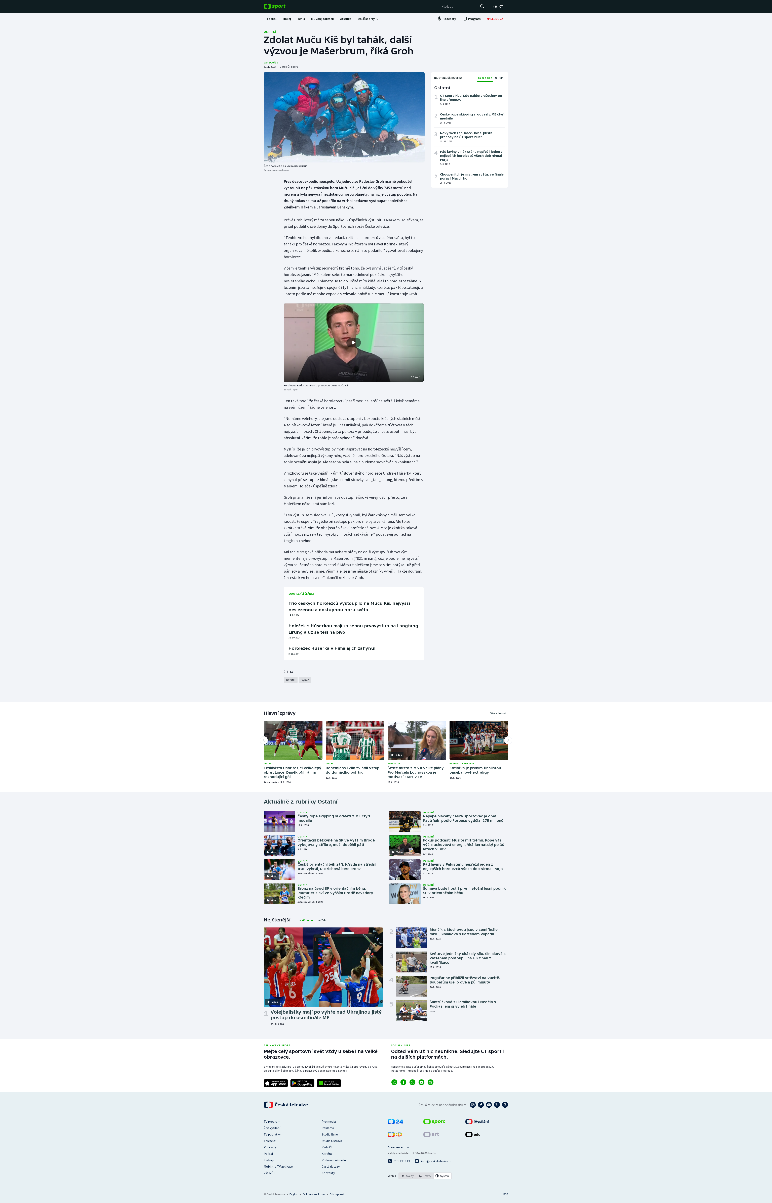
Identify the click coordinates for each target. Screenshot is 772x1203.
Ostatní (270, 32)
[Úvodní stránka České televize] (286, 1105)
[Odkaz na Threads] (430, 1082)
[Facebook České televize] (481, 1105)
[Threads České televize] (505, 1105)
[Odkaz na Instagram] (394, 1082)
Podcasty (270, 1147)
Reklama (328, 1128)
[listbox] (425, 1175)
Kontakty (328, 1173)
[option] (407, 1176)
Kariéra (327, 1154)
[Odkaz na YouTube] (421, 1082)
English (294, 1194)
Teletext (270, 1141)
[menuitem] (272, 18)
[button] (354, 342)
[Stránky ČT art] (431, 1136)
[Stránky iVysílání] (477, 1123)
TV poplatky (272, 1134)
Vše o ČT (269, 1173)
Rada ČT (327, 1147)
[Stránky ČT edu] (472, 1136)
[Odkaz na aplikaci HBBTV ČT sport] (329, 1083)
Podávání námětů (334, 1160)
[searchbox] (459, 6)
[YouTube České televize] (489, 1105)
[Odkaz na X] (412, 1082)
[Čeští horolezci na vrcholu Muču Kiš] (344, 117)
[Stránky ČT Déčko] (395, 1136)
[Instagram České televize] (473, 1105)
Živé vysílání (272, 1128)
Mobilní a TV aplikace (278, 1166)
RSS (505, 1194)
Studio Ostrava (332, 1141)
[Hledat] (482, 6)
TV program (272, 1121)
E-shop (269, 1160)
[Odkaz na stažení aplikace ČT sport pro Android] (302, 1083)
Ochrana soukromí (314, 1194)
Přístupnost (337, 1194)
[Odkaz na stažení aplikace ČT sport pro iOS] (276, 1083)
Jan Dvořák (271, 62)
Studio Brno (330, 1134)
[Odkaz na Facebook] (403, 1082)
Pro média (329, 1121)
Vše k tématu (499, 713)
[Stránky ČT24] (395, 1123)
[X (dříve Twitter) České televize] (497, 1105)
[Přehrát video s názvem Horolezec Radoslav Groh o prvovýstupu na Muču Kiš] (353, 342)
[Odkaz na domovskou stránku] (281, 6)
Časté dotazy (331, 1166)
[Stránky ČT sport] (434, 1123)
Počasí (268, 1154)
